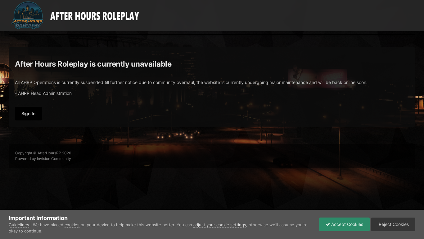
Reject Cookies (393, 224)
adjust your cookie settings (219, 224)
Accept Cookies (346, 224)
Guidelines (19, 224)
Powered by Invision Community (43, 158)
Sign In (28, 113)
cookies (72, 224)
